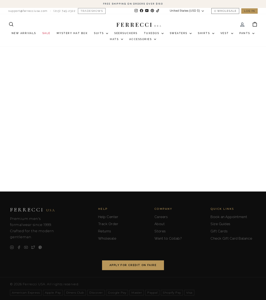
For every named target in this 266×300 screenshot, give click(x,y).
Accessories (141, 39)
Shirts (204, 33)
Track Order (108, 224)
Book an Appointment (229, 217)
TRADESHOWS (92, 10)
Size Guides (220, 224)
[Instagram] (12, 247)
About (159, 224)
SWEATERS (179, 33)
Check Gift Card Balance (231, 238)
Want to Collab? (168, 238)
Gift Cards (219, 231)
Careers (161, 217)
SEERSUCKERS (126, 33)
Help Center (108, 217)
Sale (46, 33)
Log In (249, 10)
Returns (104, 231)
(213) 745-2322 (64, 10)
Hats (115, 39)
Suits (99, 33)
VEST (225, 33)
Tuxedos (152, 33)
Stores (160, 231)
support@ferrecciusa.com (28, 10)
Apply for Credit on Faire (133, 265)
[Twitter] (33, 247)
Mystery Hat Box (72, 33)
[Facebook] (19, 247)
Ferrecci (32, 209)
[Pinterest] (40, 247)
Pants (245, 33)
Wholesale (227, 10)
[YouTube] (26, 247)
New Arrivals (24, 33)
